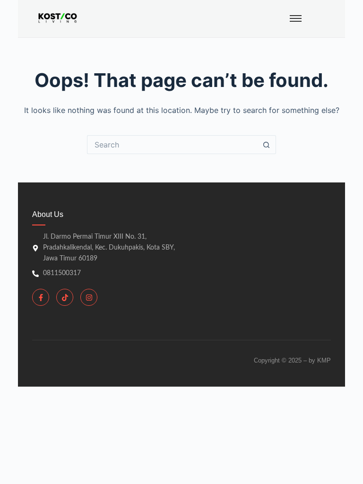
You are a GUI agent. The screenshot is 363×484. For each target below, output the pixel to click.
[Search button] (266, 144)
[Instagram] (88, 297)
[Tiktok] (64, 297)
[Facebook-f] (40, 297)
